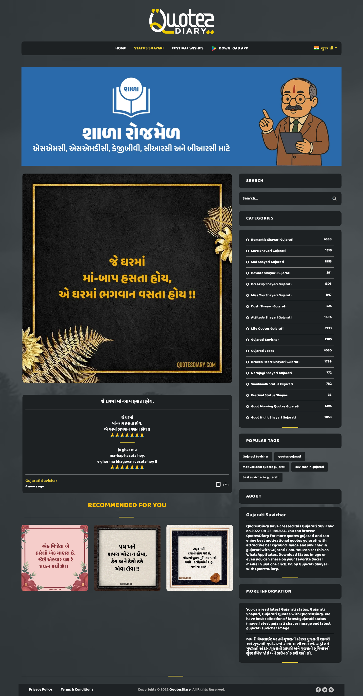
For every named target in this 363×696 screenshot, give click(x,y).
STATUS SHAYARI (149, 48)
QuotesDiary (180, 690)
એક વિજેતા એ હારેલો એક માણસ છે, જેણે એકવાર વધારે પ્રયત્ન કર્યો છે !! (55, 558)
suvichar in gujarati (309, 467)
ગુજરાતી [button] (327, 48)
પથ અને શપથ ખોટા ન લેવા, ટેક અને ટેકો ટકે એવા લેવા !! (127, 558)
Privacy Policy (40, 690)
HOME (120, 48)
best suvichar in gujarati (261, 477)
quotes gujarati (289, 456)
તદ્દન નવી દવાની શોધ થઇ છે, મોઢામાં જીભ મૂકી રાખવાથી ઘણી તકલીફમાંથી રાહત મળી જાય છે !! (199, 557)
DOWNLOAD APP (233, 48)
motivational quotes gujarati (264, 467)
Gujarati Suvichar (41, 481)
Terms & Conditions (77, 690)
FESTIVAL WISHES (187, 48)
